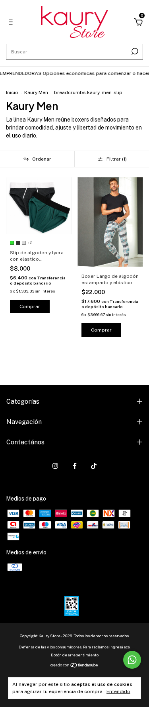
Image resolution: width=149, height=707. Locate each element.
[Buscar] (134, 51)
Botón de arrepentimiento (75, 654)
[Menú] (12, 23)
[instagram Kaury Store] (55, 466)
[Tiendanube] (74, 665)
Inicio (12, 92)
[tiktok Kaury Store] (94, 466)
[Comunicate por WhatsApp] (132, 660)
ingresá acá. (120, 646)
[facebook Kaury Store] (75, 466)
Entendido (118, 691)
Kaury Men (36, 92)
